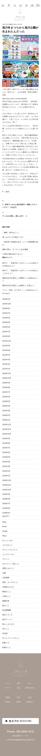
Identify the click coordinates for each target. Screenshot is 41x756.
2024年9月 (6, 308)
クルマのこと (7, 545)
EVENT (7, 702)
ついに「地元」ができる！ (12, 290)
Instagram (15, 711)
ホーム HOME (3, 5)
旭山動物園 (6, 610)
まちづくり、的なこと (10, 564)
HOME (7, 697)
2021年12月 (6, 341)
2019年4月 (6, 462)
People (4, 531)
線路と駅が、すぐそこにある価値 (15, 249)
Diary (7, 191)
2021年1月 (6, 369)
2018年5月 (6, 513)
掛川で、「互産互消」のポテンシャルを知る (19, 263)
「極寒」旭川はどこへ (10, 232)
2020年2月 (6, 415)
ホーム (7, 683)
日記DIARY (26, 5)
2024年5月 (6, 318)
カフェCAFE (15, 5)
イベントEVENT (20, 5)
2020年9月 (6, 383)
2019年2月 (6, 471)
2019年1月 (6, 476)
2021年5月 (6, 355)
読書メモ (5, 643)
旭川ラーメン (7, 619)
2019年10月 (6, 434)
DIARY (18, 702)
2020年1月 (6, 420)
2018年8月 (6, 499)
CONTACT (29, 702)
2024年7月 (6, 313)
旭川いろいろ (7, 615)
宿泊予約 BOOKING (20, 721)
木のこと (5, 629)
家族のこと (6, 592)
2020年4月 (6, 406)
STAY (18, 697)
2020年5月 (6, 401)
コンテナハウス (8, 554)
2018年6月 (6, 508)
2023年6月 (6, 322)
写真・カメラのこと (10, 582)
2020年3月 (6, 411)
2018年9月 (6, 494)
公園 (4, 573)
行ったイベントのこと (10, 638)
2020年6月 (6, 397)
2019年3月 (6, 466)
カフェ (29, 683)
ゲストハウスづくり (10, 550)
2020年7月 (6, 392)
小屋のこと (6, 596)
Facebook (26, 711)
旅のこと (5, 605)
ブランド (5, 559)
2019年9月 (6, 438)
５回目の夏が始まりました (12, 254)
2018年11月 (6, 485)
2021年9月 (6, 346)
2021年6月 (6, 350)
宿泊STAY (9, 5)
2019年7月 (6, 448)
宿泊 (18, 683)
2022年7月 (6, 332)
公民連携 (5, 578)
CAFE (30, 697)
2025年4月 (6, 299)
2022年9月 (6, 327)
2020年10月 (6, 378)
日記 (18, 688)
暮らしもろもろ (8, 624)
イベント (8, 688)
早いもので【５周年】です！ (13, 237)
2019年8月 (6, 443)
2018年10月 (6, 490)
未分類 (4, 633)
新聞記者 (5, 601)
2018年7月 (6, 503)
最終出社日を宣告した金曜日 (13, 278)
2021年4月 (6, 360)
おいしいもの (7, 540)
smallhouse (17, 24)
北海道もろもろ (8, 587)
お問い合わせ (29, 688)
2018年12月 (6, 480)
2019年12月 (6, 424)
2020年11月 (6, 373)
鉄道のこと (6, 647)
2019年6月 (6, 452)
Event (4, 526)
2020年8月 (6, 387)
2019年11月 (6, 429)
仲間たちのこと (8, 568)
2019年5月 (6, 457)
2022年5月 (6, 336)
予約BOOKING (32, 5)
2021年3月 (6, 364)
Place (4, 536)
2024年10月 (6, 304)
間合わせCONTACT (38, 5)
